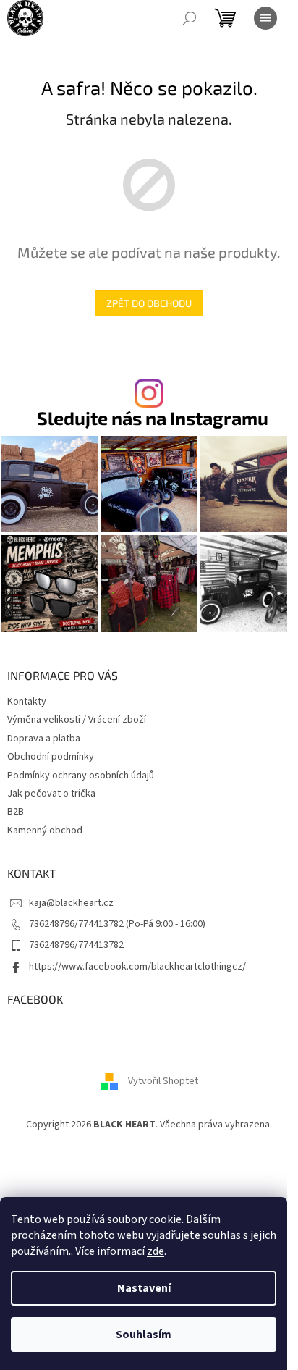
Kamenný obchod (44, 830)
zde (155, 1251)
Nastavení (144, 1288)
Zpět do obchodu (149, 303)
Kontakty (26, 701)
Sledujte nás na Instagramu (152, 418)
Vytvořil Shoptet (163, 1081)
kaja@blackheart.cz (71, 903)
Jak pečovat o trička (51, 793)
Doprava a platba (43, 738)
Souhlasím (143, 1334)
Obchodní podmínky (50, 756)
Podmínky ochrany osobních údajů (80, 775)
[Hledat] (189, 18)
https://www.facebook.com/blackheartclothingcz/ (137, 966)
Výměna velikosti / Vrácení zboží (76, 720)
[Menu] (265, 18)
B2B (15, 811)
